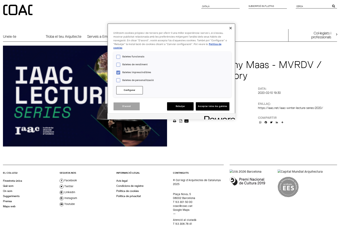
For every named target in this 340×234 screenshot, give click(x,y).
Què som (8, 186)
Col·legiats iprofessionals (321, 35)
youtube (69, 204)
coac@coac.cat (182, 206)
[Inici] (18, 10)
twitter (68, 186)
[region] (171, 71)
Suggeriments (11, 196)
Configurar (129, 90)
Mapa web (9, 206)
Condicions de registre (129, 186)
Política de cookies (127, 191)
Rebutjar (180, 106)
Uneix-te (9, 36)
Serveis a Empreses (102, 36)
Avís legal (122, 180)
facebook (70, 180)
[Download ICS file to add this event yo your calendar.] (186, 121)
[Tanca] (230, 28)
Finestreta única (12, 180)
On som (7, 191)
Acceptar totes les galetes (212, 106)
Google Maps (181, 210)
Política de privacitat (128, 196)
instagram (70, 198)
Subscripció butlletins (261, 6)
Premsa (7, 201)
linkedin (69, 192)
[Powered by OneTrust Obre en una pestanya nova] (218, 116)
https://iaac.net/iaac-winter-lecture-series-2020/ (290, 108)
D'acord (126, 106)
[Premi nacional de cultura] (252, 187)
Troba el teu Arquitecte (63, 36)
